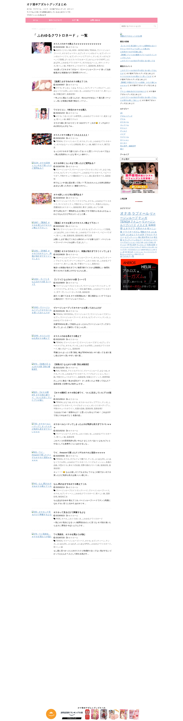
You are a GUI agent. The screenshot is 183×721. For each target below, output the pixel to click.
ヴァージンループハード (70, 229)
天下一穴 (141, 254)
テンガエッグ (142, 245)
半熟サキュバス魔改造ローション (74, 176)
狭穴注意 (88, 235)
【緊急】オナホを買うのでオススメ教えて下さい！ (76, 223)
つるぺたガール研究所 (72, 116)
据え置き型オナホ (96, 176)
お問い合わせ (95, 20)
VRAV (136, 254)
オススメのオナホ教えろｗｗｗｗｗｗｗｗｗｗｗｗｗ (77, 44)
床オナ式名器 (74, 465)
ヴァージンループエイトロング (69, 286)
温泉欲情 (92, 66)
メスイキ (142, 225)
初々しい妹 (61, 66)
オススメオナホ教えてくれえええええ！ (71, 135)
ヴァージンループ (70, 141)
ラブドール (124, 137)
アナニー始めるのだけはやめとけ (133, 91)
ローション (124, 140)
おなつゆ (106, 170)
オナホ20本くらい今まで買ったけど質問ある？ (75, 163)
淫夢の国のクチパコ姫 (90, 465)
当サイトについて (55, 20)
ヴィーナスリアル (79, 201)
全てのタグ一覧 (127, 256)
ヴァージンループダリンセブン (92, 342)
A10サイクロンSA (63, 50)
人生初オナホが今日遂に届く (131, 52)
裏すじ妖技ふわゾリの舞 (93, 207)
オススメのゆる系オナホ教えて (67, 336)
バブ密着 (60, 59)
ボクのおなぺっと (89, 63)
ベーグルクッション (94, 374)
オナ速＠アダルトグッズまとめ (47, 4)
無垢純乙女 (63, 497)
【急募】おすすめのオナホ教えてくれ (70, 81)
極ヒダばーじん (64, 349)
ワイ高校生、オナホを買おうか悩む (69, 534)
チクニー (123, 128)
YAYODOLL (68, 314)
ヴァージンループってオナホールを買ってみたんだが (77, 308)
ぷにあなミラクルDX (134, 235)
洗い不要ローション (82, 264)
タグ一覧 (75, 20)
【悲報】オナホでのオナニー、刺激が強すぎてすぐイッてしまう (82, 251)
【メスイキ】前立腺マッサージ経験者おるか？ (138, 46)
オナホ (59, 88)
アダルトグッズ (126, 116)
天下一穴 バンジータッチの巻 (68, 292)
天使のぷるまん (102, 204)
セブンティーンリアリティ (80, 56)
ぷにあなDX (59, 232)
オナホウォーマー (69, 53)
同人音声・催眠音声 (128, 146)
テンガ (95, 56)
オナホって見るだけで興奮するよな (69, 512)
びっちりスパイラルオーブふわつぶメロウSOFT (85, 59)
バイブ (122, 134)
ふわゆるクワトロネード (71, 63)
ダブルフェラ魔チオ (78, 459)
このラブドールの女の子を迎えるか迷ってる (137, 61)
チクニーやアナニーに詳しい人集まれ (135, 49)
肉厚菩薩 (106, 377)
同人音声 (133, 245)
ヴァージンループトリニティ (95, 286)
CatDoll (143, 249)
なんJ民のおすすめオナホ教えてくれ (70, 484)
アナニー (135, 221)
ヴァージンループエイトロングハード (72, 490)
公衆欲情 (77, 144)
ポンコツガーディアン (100, 405)
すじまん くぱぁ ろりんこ (73, 88)
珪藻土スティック (93, 377)
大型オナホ (63, 465)
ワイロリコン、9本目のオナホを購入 (70, 110)
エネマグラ (129, 228)
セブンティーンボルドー (88, 53)
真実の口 (100, 66)
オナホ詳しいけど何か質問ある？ (68, 195)
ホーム (35, 20)
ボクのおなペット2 (64, 144)
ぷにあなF (71, 544)
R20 (57, 229)
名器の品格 (79, 408)
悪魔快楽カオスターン (63, 207)
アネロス (149, 235)
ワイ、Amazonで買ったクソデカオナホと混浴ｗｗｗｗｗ (79, 453)
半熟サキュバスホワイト (77, 66)
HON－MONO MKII (80, 50)
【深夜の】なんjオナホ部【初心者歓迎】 (72, 364)
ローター (123, 143)
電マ (122, 149)
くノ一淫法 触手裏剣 (83, 289)
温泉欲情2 (71, 94)
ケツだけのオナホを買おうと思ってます (136, 76)
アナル (122, 119)
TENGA (93, 50)
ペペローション (138, 252)
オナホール (73, 47)
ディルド (123, 131)
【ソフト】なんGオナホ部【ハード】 (70, 279)
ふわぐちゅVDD (85, 345)
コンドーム (124, 125)
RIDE (58, 519)
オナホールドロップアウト (90, 402)
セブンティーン (95, 229)
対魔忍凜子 (61, 94)
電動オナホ (145, 232)
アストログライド (75, 371)
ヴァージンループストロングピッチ (87, 170)
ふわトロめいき (74, 91)
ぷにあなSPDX (83, 544)
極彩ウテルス (72, 119)
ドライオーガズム (131, 232)
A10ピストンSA (150, 249)
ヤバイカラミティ (65, 204)
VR (121, 113)
